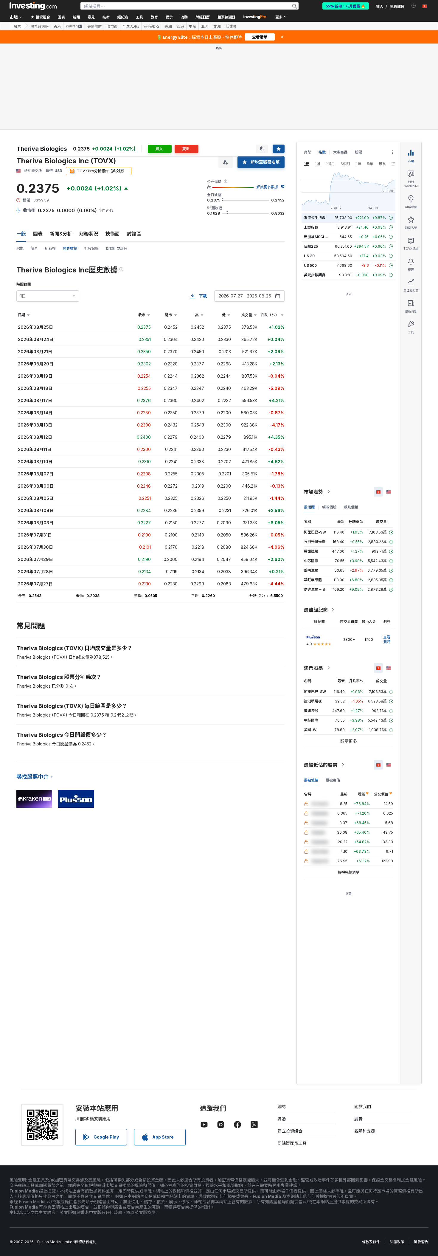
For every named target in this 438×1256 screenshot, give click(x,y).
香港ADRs (151, 26)
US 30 (309, 256)
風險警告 (421, 1242)
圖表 (38, 234)
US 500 (310, 265)
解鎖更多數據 (267, 187)
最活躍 (309, 507)
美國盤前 (94, 26)
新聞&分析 (61, 234)
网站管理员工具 (292, 1143)
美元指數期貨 (314, 275)
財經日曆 (202, 16)
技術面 (112, 234)
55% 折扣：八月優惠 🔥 (345, 5)
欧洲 (180, 26)
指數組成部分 (116, 248)
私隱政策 (397, 1242)
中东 (192, 26)
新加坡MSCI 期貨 (318, 237)
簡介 (34, 248)
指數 (322, 152)
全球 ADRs (130, 26)
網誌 (281, 1106)
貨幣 (307, 152)
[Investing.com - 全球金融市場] (33, 6)
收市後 (112, 26)
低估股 (231, 26)
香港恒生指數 (314, 217)
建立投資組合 (289, 1130)
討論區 (134, 234)
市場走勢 (313, 492)
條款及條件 (371, 1242)
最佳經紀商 (316, 610)
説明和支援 (364, 1130)
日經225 (311, 246)
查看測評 (386, 639)
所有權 (50, 248)
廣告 (358, 1118)
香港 (57, 26)
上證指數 (311, 227)
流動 (281, 1118)
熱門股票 (313, 668)
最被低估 (311, 780)
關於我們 (362, 1106)
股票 (17, 26)
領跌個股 (351, 507)
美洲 (168, 26)
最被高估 (333, 780)
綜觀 (20, 248)
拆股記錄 (91, 248)
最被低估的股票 (320, 765)
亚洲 (204, 26)
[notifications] (413, 6)
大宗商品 (340, 152)
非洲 (216, 26)
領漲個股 (329, 507)
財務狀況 (88, 234)
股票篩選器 (226, 16)
